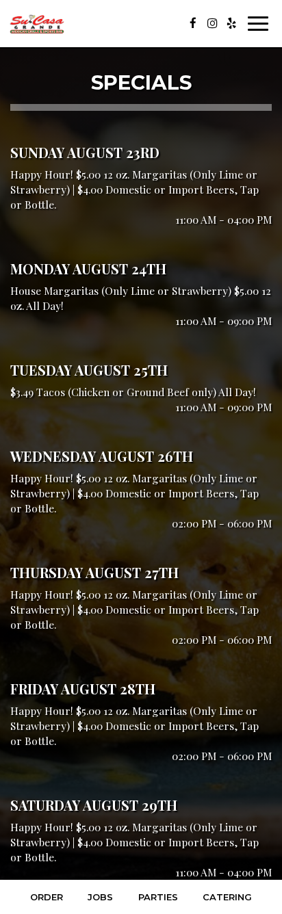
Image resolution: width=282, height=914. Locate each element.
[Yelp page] (231, 23)
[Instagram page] (212, 23)
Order (46, 896)
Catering (227, 896)
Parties (158, 896)
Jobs (100, 896)
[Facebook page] (193, 23)
